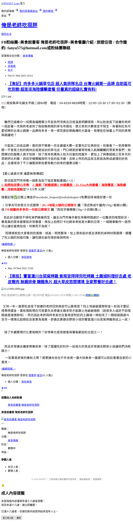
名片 (10, 70)
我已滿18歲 (8, 518)
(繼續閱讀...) (8, 244)
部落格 (12, 66)
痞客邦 (32, 250)
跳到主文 (6, 34)
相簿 (10, 62)
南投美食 (26, 257)
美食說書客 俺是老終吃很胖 (24, 405)
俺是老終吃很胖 (19, 25)
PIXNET (42, 479)
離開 (19, 518)
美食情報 (28, 55)
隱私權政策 (84, 479)
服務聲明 (97, 479)
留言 (39, 250)
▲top (4, 262)
